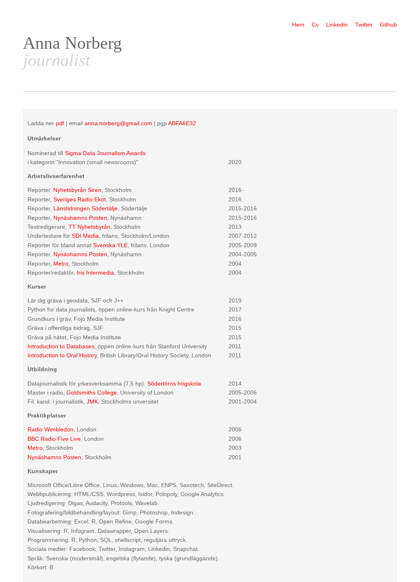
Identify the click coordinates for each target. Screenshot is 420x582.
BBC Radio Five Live (54, 438)
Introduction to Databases (60, 346)
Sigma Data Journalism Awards (105, 153)
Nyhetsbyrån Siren (77, 190)
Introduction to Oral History (62, 355)
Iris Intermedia (95, 272)
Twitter (363, 24)
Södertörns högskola (174, 383)
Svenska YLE (110, 245)
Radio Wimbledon (50, 429)
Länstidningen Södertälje (85, 208)
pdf (60, 123)
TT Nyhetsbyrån (89, 226)
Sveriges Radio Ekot (79, 199)
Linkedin (337, 24)
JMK (92, 401)
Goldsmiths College (91, 392)
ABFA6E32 (182, 123)
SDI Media (85, 235)
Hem (298, 24)
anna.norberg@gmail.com (118, 123)
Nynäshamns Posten (80, 217)
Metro (60, 263)
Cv (315, 24)
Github (388, 24)
